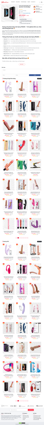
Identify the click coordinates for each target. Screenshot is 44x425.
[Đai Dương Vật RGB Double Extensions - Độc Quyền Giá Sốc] (8, 347)
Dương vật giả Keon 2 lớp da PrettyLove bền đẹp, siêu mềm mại (22, 356)
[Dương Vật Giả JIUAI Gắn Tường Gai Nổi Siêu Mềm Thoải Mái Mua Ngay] (35, 347)
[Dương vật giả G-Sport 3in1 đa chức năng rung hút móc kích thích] (22, 145)
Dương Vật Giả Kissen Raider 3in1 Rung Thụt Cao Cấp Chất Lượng (22, 173)
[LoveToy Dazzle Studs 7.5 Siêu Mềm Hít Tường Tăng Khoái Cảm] (35, 367)
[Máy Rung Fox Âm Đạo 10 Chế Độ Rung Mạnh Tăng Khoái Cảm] (8, 145)
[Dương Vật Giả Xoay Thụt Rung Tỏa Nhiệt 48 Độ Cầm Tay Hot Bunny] (8, 106)
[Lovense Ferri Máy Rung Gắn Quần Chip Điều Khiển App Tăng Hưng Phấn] (35, 328)
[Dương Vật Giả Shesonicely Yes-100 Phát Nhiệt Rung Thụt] (22, 126)
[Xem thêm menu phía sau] (40, 2)
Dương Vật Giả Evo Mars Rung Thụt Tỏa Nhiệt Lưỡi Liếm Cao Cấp (21, 193)
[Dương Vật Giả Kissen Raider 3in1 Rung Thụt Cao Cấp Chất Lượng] (22, 165)
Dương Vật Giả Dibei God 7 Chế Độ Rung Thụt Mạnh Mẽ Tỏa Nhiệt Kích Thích (35, 193)
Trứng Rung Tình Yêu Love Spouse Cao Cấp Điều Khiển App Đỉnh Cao (8, 375)
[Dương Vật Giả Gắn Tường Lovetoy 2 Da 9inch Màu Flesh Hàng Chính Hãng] (35, 249)
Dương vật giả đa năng (26, 13)
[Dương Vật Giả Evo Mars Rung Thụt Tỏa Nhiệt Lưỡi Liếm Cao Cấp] (22, 184)
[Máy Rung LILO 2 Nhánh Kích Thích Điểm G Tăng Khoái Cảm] (35, 145)
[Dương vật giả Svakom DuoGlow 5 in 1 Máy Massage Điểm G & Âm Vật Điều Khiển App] (8, 86)
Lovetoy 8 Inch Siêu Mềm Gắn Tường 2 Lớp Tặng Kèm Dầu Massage (35, 297)
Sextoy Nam (18, 1)
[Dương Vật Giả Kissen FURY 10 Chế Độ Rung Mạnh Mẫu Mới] (35, 126)
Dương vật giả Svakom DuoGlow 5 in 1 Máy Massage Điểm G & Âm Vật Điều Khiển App (8, 95)
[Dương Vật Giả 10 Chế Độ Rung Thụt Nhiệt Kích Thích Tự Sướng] (35, 106)
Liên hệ (24, 419)
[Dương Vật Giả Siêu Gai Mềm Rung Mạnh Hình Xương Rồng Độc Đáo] (22, 224)
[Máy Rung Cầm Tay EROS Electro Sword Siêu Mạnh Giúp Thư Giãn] (22, 204)
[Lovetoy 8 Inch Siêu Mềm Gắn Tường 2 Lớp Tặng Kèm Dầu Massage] (35, 289)
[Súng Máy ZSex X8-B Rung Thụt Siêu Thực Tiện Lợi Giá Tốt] (35, 165)
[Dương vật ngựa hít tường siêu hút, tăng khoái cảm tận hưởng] (35, 269)
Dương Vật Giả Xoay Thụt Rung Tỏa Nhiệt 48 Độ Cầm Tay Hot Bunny (8, 114)
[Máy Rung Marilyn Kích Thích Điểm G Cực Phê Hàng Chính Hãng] (35, 224)
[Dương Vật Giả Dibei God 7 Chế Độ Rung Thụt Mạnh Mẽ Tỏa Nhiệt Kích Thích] (35, 184)
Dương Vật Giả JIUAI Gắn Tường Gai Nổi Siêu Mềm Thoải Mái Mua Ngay (35, 356)
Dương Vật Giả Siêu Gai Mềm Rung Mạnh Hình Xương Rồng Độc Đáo (22, 232)
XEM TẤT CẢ (39, 78)
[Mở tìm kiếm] (42, 2)
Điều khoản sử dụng (26, 415)
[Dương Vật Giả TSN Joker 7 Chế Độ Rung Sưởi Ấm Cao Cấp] (8, 204)
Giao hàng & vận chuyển (37, 415)
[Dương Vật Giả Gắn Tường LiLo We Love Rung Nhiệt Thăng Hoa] (22, 367)
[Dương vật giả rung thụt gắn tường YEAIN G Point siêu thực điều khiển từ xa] (22, 86)
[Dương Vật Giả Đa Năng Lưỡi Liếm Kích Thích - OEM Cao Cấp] (8, 165)
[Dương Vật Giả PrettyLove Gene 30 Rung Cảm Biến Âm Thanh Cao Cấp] (35, 204)
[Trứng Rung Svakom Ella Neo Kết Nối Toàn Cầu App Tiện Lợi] (35, 387)
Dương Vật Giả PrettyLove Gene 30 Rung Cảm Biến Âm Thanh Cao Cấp (35, 212)
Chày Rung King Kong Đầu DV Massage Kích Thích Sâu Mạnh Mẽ (22, 277)
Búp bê (29, 1)
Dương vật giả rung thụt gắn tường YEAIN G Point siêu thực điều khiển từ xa (21, 95)
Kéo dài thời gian (23, 1)
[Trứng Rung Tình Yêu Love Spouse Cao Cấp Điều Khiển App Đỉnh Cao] (8, 367)
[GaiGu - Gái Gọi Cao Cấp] (5, 2)
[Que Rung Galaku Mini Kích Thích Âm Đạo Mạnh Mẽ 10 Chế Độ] (22, 387)
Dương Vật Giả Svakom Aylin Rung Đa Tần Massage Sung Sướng (22, 114)
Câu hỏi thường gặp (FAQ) (37, 418)
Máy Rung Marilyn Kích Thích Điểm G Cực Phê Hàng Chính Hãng (35, 232)
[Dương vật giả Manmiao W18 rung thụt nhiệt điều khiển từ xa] (8, 184)
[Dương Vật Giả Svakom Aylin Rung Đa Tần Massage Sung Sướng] (22, 106)
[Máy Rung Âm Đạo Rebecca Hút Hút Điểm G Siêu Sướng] (35, 308)
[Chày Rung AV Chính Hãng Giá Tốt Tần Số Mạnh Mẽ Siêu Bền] (8, 328)
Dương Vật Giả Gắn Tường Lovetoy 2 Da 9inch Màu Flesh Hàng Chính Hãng (35, 258)
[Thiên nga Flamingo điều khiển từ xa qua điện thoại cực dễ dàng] (8, 269)
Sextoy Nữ (6, 241)
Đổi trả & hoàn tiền (36, 419)
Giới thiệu (24, 418)
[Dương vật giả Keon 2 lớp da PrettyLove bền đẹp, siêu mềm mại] (22, 347)
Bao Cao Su (33, 1)
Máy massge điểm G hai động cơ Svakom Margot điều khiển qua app (22, 317)
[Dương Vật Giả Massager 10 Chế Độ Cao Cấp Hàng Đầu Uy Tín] (8, 224)
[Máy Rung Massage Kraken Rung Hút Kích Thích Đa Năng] (8, 126)
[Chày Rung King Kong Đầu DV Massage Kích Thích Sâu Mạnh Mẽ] (22, 269)
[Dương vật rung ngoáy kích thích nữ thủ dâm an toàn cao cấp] (35, 86)
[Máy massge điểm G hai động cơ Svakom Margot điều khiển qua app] (22, 308)
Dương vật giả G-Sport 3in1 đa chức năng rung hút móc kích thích (22, 154)
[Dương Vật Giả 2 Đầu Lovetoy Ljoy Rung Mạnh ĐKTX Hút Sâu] (8, 289)
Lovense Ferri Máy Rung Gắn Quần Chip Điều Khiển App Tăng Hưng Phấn (35, 336)
